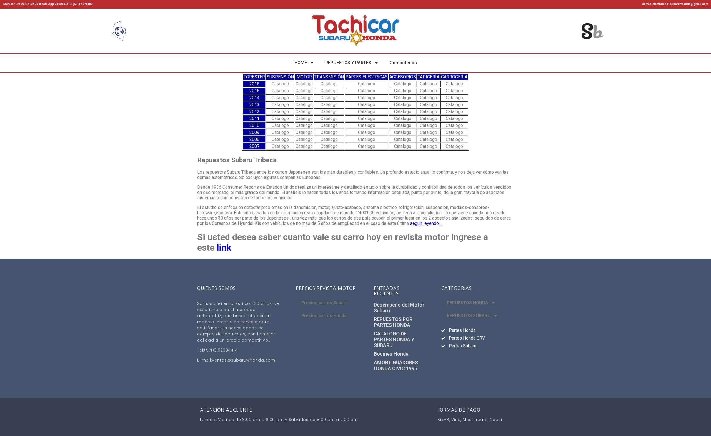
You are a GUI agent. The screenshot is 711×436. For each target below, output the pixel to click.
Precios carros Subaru (324, 302)
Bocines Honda (391, 354)
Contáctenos (403, 62)
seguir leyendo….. (426, 223)
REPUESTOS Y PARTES (348, 62)
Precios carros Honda (324, 315)
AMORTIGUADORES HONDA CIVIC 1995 (396, 365)
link (224, 247)
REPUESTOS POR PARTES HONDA (393, 322)
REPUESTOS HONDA (467, 302)
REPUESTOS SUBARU (468, 315)
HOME (300, 62)
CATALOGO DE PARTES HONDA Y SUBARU (394, 339)
